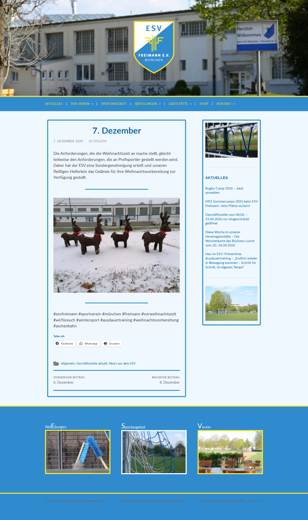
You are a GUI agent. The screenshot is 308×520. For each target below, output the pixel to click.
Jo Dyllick (98, 141)
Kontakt (224, 103)
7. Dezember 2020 (68, 141)
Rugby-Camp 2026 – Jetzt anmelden (224, 191)
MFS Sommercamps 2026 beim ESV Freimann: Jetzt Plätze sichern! (231, 204)
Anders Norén (232, 501)
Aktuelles (53, 103)
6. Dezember (69, 380)
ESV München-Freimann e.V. (81, 501)
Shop (203, 103)
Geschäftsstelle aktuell (91, 363)
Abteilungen (146, 103)
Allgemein (68, 363)
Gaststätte (178, 103)
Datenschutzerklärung (163, 501)
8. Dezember (166, 380)
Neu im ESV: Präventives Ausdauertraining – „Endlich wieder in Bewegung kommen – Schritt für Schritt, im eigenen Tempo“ (231, 260)
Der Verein (80, 103)
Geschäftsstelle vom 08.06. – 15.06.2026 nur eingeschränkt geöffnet (227, 219)
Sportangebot (114, 103)
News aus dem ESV (122, 363)
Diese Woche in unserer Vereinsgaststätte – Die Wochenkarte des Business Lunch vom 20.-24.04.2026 (230, 238)
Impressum (129, 501)
